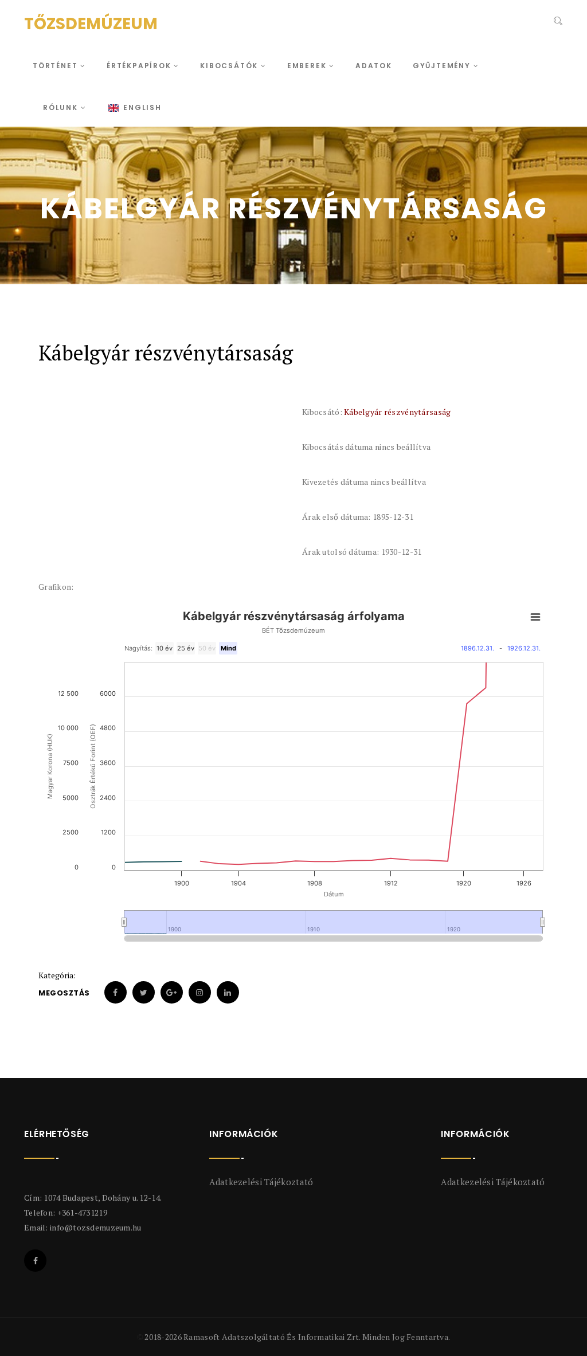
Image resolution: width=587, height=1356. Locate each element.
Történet (56, 65)
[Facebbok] (35, 1260)
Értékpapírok (140, 65)
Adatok (373, 65)
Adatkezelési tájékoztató (261, 1182)
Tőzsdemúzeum (91, 24)
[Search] (557, 22)
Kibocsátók (230, 65)
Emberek (308, 65)
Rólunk (62, 107)
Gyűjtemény (443, 65)
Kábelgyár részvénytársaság (397, 411)
